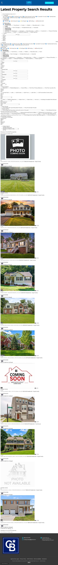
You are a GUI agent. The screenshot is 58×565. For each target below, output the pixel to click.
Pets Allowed (53, 99)
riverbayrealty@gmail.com (30, 539)
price (5, 33)
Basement (5, 87)
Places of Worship (52, 31)
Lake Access (18, 92)
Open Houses (5, 106)
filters (4, 40)
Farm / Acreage (16, 27)
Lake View (33, 92)
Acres (3, 72)
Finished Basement (14, 87)
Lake (12, 92)
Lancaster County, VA (42, 16)
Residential (7, 27)
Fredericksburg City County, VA (27, 17)
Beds (3, 62)
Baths (3, 65)
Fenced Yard (5, 92)
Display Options (5, 108)
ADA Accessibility (37, 558)
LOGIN (51, 2)
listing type (6, 18)
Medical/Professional (23, 32)
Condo (23, 25)
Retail (14, 32)
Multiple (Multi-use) (26, 27)
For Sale (5, 48)
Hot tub (36, 99)
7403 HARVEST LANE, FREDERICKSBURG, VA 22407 (12, 161)
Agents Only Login (15, 558)
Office (37, 31)
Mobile (28, 25)
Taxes (3, 77)
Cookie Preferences (4, 563)
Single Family (7, 25)
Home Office (23, 87)
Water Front (21, 99)
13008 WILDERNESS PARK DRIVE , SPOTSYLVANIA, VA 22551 (14, 195)
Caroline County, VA (18, 16)
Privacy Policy (23, 558)
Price (3, 59)
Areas (4, 42)
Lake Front (26, 92)
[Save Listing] (2, 194)
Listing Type (4, 46)
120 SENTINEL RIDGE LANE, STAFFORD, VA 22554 (12, 325)
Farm (42, 25)
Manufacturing (29, 31)
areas (6, 15)
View (3, 99)
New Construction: (48, 92)
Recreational (7, 32)
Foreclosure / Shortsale (7, 117)
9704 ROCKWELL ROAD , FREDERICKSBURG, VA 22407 (13, 490)
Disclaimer (44, 558)
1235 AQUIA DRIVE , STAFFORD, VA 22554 (10, 260)
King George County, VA (30, 16)
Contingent (23, 21)
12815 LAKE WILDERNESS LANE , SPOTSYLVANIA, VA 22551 (14, 456)
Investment (43, 31)
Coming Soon (14, 21)
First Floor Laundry (49, 87)
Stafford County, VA (14, 17)
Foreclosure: (3, 118)
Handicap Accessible (45, 99)
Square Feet (5, 69)
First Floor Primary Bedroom (36, 87)
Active (6, 21)
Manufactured (36, 25)
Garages (4, 79)
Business (6, 31)
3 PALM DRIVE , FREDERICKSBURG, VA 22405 (11, 292)
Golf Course (40, 92)
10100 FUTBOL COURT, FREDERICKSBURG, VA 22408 (13, 423)
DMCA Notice (30, 558)
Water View (29, 99)
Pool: (2, 96)
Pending (31, 21)
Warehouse (14, 31)
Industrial (35, 27)
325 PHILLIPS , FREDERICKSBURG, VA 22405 (11, 227)
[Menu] (2, 3)
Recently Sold (40, 21)
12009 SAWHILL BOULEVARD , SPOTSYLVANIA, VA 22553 (13, 357)
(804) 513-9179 (27, 537)
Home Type (3, 103)
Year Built (4, 74)
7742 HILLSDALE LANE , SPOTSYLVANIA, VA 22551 (12, 391)
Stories (3, 83)
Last (12, 133)
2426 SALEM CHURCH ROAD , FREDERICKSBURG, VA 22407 (14, 522)
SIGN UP (47, 2)
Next (9, 133)
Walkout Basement (12, 99)
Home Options (5, 86)
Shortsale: (3, 121)
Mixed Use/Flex (33, 32)
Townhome (16, 25)
